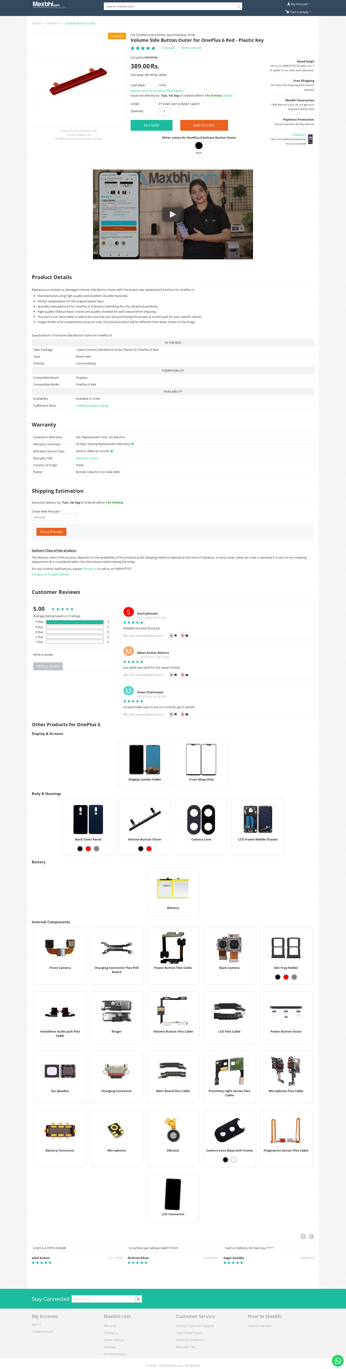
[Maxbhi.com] (49, 4)
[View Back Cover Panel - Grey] (96, 848)
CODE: (135, 104)
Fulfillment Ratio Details (92, 405)
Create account (42, 1331)
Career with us (114, 1340)
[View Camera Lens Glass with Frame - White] (233, 1159)
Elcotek (195, 1365)
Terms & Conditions (190, 1340)
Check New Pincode (45, 511)
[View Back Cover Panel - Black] (80, 848)
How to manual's (260, 1326)
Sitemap (109, 1347)
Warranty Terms (87, 458)
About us (110, 1326)
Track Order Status (189, 1333)
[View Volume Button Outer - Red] (149, 848)
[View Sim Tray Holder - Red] (286, 977)
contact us (90, 569)
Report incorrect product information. (157, 91)
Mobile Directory (115, 1354)
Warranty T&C (186, 1347)
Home (36, 23)
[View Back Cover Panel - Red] (88, 848)
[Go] (138, 1298)
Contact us (111, 1333)
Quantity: (137, 111)
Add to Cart (204, 125)
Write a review (191, 48)
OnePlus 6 (53, 23)
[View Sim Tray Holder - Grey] (294, 977)
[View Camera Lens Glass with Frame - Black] (225, 1159)
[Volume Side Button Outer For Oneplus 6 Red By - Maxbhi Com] (79, 80)
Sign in (36, 1324)
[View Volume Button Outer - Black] (140, 848)
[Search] (238, 7)
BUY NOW (151, 125)
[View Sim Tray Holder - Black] (277, 977)
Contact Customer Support (195, 1326)
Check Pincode (51, 531)
